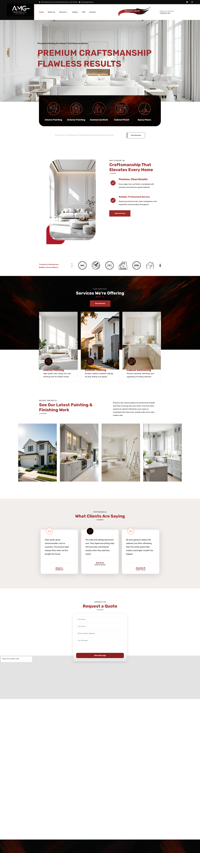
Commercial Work (99, 120)
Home (41, 12)
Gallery (75, 12)
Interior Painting (53, 120)
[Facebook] (187, 2)
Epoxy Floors (144, 120)
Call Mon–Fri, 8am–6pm (167, 11)
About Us (51, 12)
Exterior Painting (76, 120)
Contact (92, 12)
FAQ (83, 12)
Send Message (100, 655)
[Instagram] (192, 2)
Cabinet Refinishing (139, 370)
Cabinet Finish (121, 120)
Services (62, 12)
